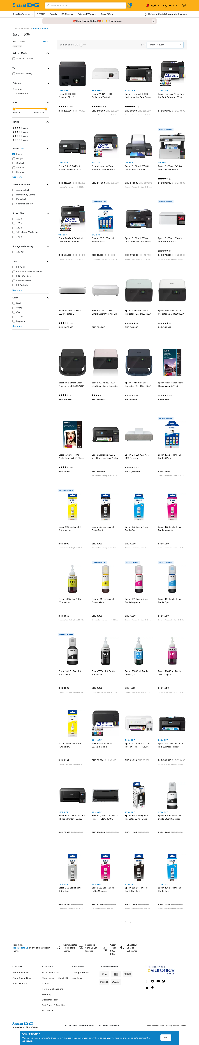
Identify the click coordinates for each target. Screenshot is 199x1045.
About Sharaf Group (22, 978)
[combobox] (85, 5)
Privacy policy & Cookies (176, 1025)
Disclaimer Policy (50, 999)
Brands (53, 14)
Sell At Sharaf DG (50, 972)
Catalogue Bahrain (80, 972)
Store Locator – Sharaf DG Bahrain (55, 981)
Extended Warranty (87, 14)
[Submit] (48, 5)
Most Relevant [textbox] (157, 44)
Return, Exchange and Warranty (52, 991)
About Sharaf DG (20, 972)
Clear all (45, 41)
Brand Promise (19, 983)
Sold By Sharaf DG (69, 44)
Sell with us (47, 1010)
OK (165, 1037)
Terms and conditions (155, 1025)
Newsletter (77, 978)
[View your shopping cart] (184, 5)
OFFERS (41, 14)
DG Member (67, 14)
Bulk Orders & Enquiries (53, 1005)
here (97, 1037)
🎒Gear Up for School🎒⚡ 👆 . (97, 21)
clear (22, 148)
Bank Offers (107, 14)
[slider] (14, 108)
